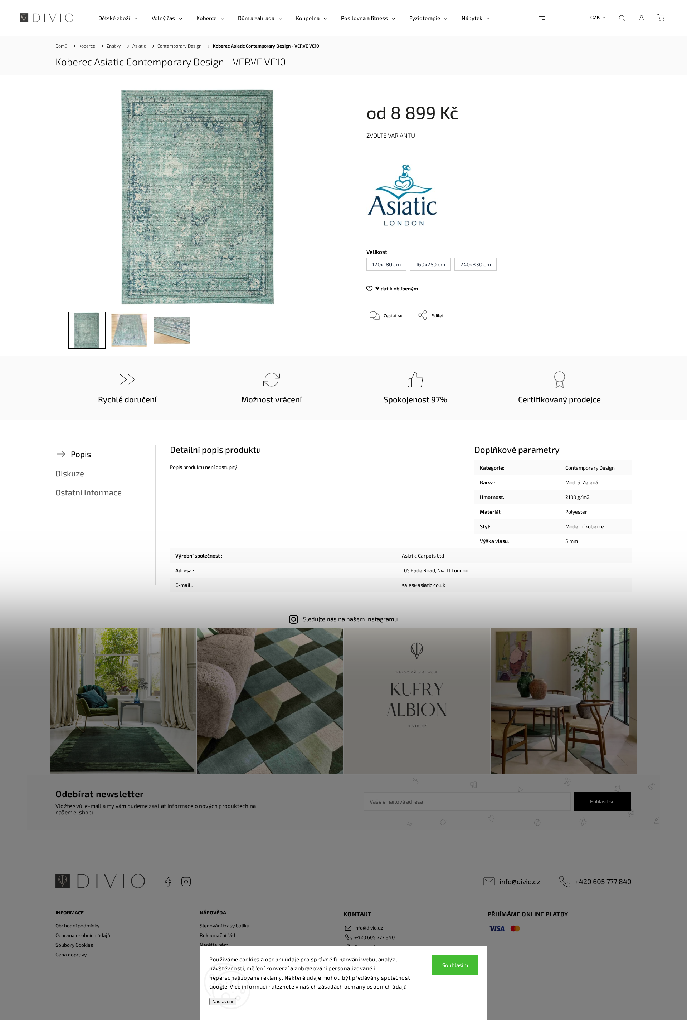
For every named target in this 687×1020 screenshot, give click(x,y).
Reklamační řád (217, 935)
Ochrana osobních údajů (82, 935)
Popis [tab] (81, 454)
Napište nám (214, 945)
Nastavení (222, 1001)
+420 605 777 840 (603, 881)
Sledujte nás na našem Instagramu (350, 618)
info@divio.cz (520, 881)
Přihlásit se (602, 801)
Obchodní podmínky (77, 925)
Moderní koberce (584, 526)
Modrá (572, 482)
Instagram (186, 881)
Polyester (576, 512)
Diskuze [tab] (69, 473)
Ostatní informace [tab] (88, 492)
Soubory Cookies (74, 945)
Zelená (590, 482)
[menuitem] (117, 18)
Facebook (168, 881)
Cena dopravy (71, 954)
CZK (595, 17)
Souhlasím (455, 965)
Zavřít (597, 338)
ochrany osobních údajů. (376, 986)
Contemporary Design (590, 468)
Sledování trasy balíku (224, 925)
